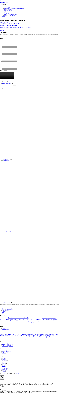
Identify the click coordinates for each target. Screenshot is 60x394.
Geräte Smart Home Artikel (32, 319)
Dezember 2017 (4, 367)
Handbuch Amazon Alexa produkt (51, 319)
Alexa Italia (4, 353)
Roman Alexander (12, 27)
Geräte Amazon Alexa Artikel (13, 319)
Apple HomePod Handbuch (8, 9)
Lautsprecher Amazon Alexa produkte (42, 335)
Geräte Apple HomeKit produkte (29, 334)
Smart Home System (4, 2)
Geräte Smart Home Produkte (51, 334)
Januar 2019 (4, 363)
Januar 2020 (4, 359)
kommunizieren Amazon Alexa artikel (25, 27)
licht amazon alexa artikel (50, 320)
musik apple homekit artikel (35, 321)
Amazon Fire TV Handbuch (8, 7)
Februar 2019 (4, 362)
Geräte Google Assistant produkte (39, 334)
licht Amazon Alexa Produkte (33, 336)
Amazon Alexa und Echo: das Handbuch (10, 6)
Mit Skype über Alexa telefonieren (8, 25)
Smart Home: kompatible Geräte (7, 13)
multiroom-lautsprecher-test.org (6, 351)
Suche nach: (2, 85)
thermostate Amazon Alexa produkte (45, 338)
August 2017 (4, 370)
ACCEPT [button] (44, 374)
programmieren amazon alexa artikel (25, 322)
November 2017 (4, 368)
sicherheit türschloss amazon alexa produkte (39, 337)
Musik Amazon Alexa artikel (25, 321)
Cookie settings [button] (39, 374)
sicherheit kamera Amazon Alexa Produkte (17, 337)
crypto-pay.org (4, 350)
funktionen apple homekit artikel (49, 318)
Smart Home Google (5, 352)
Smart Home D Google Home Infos (7, 346)
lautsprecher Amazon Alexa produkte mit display (12, 336)
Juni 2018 (3, 364)
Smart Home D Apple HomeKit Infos (7, 345)
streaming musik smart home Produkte (30, 339)
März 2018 (3, 366)
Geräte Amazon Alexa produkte (16, 334)
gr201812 (41, 319)
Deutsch (3, 16)
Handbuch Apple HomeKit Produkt (16, 335)
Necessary (3, 386)
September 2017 (4, 369)
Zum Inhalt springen (3, 0)
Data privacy (4, 328)
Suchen (14, 85)
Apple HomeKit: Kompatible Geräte (9, 15)
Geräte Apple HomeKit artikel (24, 319)
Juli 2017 (3, 371)
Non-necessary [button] (2, 389)
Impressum (3, 311)
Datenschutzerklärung (5, 310)
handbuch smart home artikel (14, 320)
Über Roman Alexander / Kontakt (9, 12)
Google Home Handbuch (8, 10)
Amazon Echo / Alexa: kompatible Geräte (10, 14)
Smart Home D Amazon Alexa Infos (13, 23)
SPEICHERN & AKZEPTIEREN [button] (5, 393)
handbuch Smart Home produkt (27, 335)
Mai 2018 (3, 365)
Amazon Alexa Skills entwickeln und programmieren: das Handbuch (14, 8)
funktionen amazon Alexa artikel (18, 318)
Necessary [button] (1, 385)
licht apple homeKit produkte (45, 336)
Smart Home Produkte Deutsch (6, 83)
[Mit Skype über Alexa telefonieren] (4, 22)
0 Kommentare (17, 27)
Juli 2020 (3, 358)
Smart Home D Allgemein (4, 23)
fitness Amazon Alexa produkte (3, 334)
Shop (3, 312)
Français (5, 17)
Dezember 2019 (4, 360)
